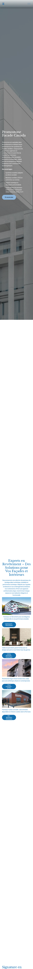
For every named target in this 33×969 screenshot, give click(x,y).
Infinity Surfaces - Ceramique (9, 655)
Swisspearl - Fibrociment (9, 624)
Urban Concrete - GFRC (9, 686)
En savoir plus (9, 197)
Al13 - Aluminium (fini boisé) (9, 717)
